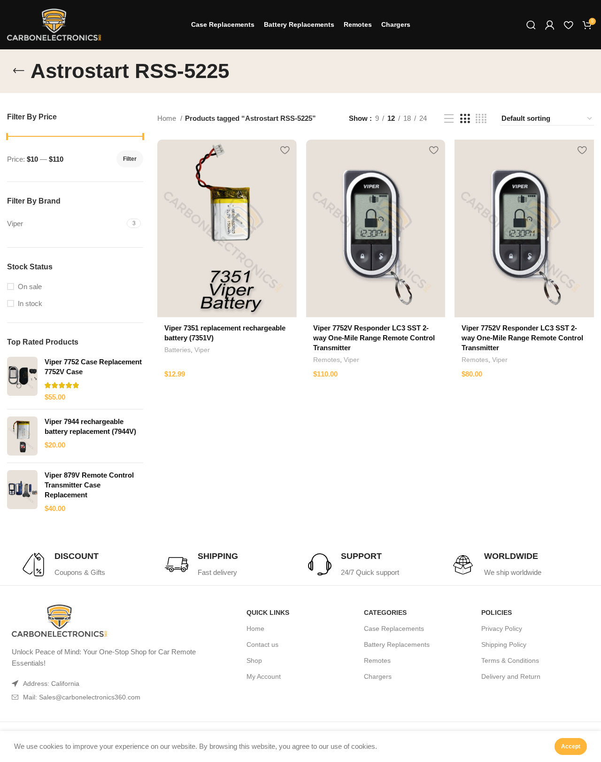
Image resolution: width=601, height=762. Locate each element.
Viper (202, 350)
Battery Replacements (397, 644)
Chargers (378, 676)
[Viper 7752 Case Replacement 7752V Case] (22, 379)
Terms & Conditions (510, 660)
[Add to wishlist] (285, 150)
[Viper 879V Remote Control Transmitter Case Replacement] (22, 491)
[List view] (449, 118)
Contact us (262, 644)
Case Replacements (394, 628)
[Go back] (19, 71)
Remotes (326, 359)
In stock (30, 303)
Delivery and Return (510, 676)
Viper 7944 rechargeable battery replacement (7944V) (90, 426)
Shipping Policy (503, 644)
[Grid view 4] (481, 118)
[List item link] (107, 697)
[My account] (549, 25)
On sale (30, 287)
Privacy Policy (501, 628)
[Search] (531, 25)
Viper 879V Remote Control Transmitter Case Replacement (89, 485)
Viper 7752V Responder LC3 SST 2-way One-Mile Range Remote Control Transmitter (374, 338)
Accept (570, 746)
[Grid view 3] (465, 118)
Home (167, 118)
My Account (264, 676)
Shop (254, 660)
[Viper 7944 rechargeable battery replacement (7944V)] (22, 436)
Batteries (177, 350)
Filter (130, 159)
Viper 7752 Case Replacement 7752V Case (93, 367)
